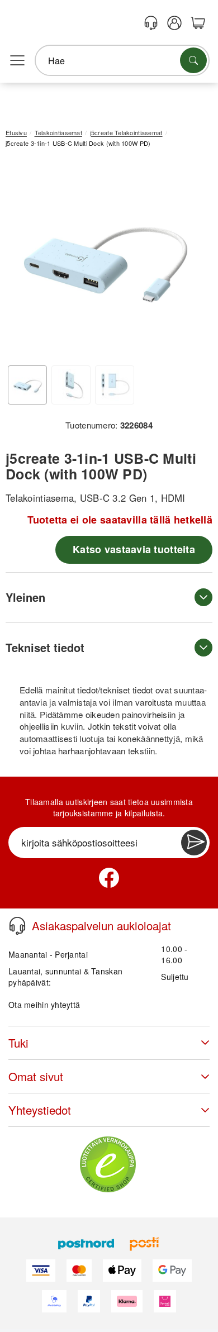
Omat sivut (35, 1076)
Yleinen (25, 597)
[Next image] (187, 260)
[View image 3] (114, 385)
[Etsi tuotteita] (193, 60)
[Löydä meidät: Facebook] (109, 878)
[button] (104, 257)
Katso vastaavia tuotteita (134, 549)
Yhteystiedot (39, 1110)
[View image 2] (71, 385)
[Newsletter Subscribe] (194, 842)
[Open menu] (17, 61)
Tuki (18, 1043)
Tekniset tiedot (45, 647)
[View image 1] (27, 385)
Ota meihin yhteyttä (44, 1004)
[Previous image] (22, 260)
